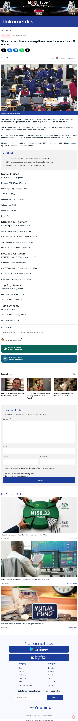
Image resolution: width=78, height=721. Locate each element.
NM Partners (23, 682)
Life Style (51, 685)
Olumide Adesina (72, 583)
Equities (8, 30)
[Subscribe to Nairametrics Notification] (73, 717)
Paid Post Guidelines (25, 685)
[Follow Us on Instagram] (45, 707)
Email (5, 457)
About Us (21, 671)
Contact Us (22, 675)
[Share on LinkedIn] (15, 50)
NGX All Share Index (9, 332)
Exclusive (51, 668)
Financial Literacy (53, 682)
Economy (51, 671)
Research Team (72, 539)
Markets (50, 675)
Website (43, 457)
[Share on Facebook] (9, 50)
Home (3, 30)
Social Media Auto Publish (31, 720)
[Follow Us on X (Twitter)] (50, 707)
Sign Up (55, 697)
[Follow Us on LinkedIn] (41, 707)
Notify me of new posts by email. (16, 476)
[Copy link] (27, 50)
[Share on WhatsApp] (21, 50)
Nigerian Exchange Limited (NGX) (32, 332)
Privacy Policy (23, 678)
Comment (7, 419)
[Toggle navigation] (71, 22)
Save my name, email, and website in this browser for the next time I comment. (30, 468)
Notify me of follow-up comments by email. (20, 473)
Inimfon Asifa (4, 57)
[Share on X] (3, 50)
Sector (50, 678)
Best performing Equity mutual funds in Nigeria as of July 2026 (28, 165)
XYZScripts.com (49, 720)
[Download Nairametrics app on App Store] (39, 657)
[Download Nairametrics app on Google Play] (39, 649)
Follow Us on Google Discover (67, 58)
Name (5, 446)
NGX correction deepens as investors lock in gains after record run (29, 162)
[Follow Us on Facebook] (36, 707)
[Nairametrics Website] (18, 21)
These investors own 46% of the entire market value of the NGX (28, 159)
